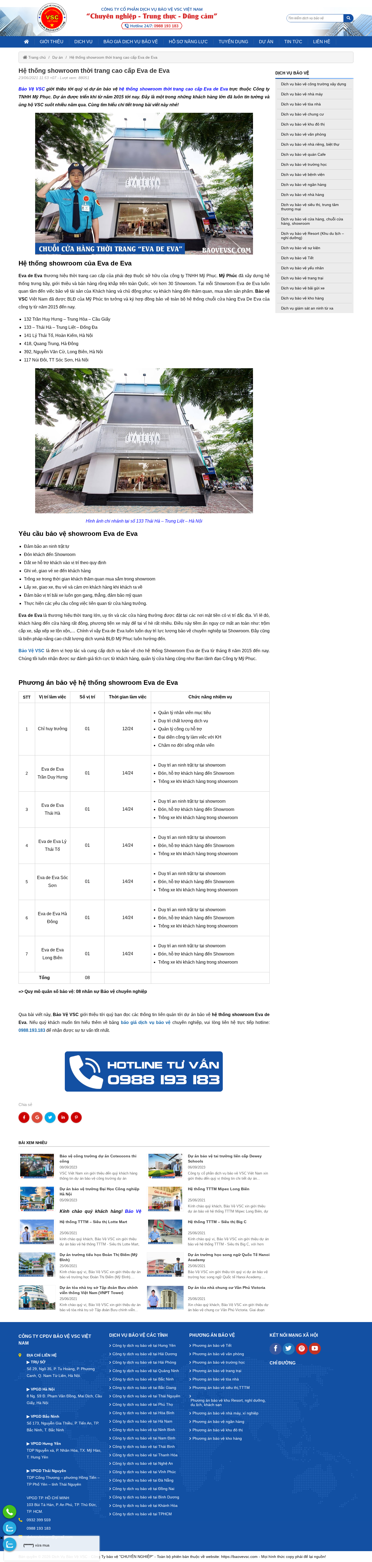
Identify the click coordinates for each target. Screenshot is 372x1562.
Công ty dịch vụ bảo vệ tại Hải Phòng (144, 1362)
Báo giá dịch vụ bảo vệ (130, 41)
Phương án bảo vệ (212, 1335)
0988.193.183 (32, 1030)
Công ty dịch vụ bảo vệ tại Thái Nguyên (146, 1396)
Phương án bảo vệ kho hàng (217, 1438)
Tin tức (293, 41)
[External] (276, 1353)
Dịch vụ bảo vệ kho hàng (302, 298)
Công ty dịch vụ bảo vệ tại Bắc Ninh (143, 1379)
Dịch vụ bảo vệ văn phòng (303, 134)
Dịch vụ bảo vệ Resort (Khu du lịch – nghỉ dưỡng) (312, 235)
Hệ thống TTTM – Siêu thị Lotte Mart (93, 1222)
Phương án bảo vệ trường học (219, 1362)
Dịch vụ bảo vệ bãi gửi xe (303, 288)
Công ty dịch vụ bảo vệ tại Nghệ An (142, 1463)
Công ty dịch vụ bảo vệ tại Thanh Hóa (145, 1455)
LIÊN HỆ (321, 41)
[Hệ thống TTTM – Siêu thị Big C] (165, 1231)
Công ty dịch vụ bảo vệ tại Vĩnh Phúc (144, 1472)
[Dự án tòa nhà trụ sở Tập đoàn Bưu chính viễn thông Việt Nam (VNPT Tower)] (37, 1297)
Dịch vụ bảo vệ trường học (304, 164)
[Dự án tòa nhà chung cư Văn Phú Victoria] (165, 1297)
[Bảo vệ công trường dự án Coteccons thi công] (37, 1166)
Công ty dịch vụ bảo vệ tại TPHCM (142, 1514)
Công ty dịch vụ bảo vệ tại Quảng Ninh (145, 1371)
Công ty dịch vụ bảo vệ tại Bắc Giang (144, 1387)
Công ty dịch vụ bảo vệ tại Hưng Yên (144, 1345)
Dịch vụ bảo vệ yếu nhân (302, 268)
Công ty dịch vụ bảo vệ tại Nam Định (143, 1438)
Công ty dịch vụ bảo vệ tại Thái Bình (143, 1446)
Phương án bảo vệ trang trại (217, 1371)
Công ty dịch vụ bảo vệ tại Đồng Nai (143, 1488)
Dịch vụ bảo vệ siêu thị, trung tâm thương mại (310, 206)
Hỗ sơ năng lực (188, 41)
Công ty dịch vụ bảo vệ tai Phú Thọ (142, 1404)
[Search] (348, 18)
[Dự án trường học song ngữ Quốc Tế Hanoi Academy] (165, 1264)
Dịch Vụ (83, 41)
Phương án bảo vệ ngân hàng (218, 1421)
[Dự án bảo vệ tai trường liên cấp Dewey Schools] (165, 1166)
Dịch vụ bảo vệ (292, 73)
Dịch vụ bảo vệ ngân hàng (303, 184)
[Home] (52, 18)
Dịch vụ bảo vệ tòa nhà (301, 104)
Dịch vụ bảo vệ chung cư (302, 114)
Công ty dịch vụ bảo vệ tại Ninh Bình (143, 1429)
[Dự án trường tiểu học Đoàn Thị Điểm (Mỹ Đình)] (37, 1264)
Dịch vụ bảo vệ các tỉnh (138, 1335)
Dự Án (266, 41)
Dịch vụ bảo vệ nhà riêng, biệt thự (310, 144)
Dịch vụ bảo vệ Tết (297, 258)
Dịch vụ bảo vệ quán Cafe (303, 154)
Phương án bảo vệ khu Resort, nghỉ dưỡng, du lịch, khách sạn (228, 1402)
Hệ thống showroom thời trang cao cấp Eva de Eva (113, 57)
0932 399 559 (39, 1520)
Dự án (57, 57)
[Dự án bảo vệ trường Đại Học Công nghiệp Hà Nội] (37, 1198)
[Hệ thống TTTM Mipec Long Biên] (165, 1198)
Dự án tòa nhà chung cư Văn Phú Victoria (226, 1287)
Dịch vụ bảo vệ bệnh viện (303, 174)
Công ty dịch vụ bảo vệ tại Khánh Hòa (145, 1505)
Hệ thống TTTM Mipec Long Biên (218, 1189)
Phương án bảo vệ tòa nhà (216, 1379)
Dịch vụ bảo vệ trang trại (302, 278)
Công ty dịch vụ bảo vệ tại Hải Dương (144, 1354)
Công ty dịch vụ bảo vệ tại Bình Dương (145, 1497)
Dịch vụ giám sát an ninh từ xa (307, 308)
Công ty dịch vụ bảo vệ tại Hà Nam (142, 1421)
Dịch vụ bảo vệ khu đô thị (303, 124)
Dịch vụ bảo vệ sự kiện (300, 248)
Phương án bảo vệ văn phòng (218, 1354)
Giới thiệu (51, 41)
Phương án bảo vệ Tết (212, 1345)
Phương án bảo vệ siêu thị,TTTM (221, 1387)
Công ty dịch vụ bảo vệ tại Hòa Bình (143, 1413)
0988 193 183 (39, 1528)
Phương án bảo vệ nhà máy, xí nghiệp (225, 1413)
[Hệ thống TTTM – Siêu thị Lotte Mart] (37, 1231)
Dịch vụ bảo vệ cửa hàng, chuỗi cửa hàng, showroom (312, 221)
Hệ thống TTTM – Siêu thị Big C (217, 1222)
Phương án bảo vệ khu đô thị (218, 1430)
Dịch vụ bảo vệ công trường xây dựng (313, 84)
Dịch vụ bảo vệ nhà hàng (302, 194)
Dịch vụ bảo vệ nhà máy (302, 94)
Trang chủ (36, 57)
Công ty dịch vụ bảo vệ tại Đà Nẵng (142, 1480)
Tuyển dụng (233, 41)
